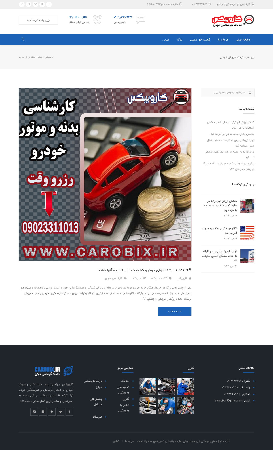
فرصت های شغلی (200, 40)
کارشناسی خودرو (113, 278)
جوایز (99, 387)
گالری (126, 399)
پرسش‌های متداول (96, 402)
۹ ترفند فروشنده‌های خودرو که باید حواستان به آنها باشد (144, 270)
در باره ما (223, 40)
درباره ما (129, 441)
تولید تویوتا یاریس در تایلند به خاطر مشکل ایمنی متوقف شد (219, 256)
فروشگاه (97, 417)
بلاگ (179, 40)
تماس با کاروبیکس (123, 408)
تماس (165, 40)
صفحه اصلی (243, 40)
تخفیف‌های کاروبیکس (123, 390)
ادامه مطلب (174, 311)
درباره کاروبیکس (93, 381)
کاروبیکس (182, 278)
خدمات (125, 381)
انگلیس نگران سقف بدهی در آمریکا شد (232, 134)
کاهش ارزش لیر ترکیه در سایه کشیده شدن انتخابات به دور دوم (220, 205)
